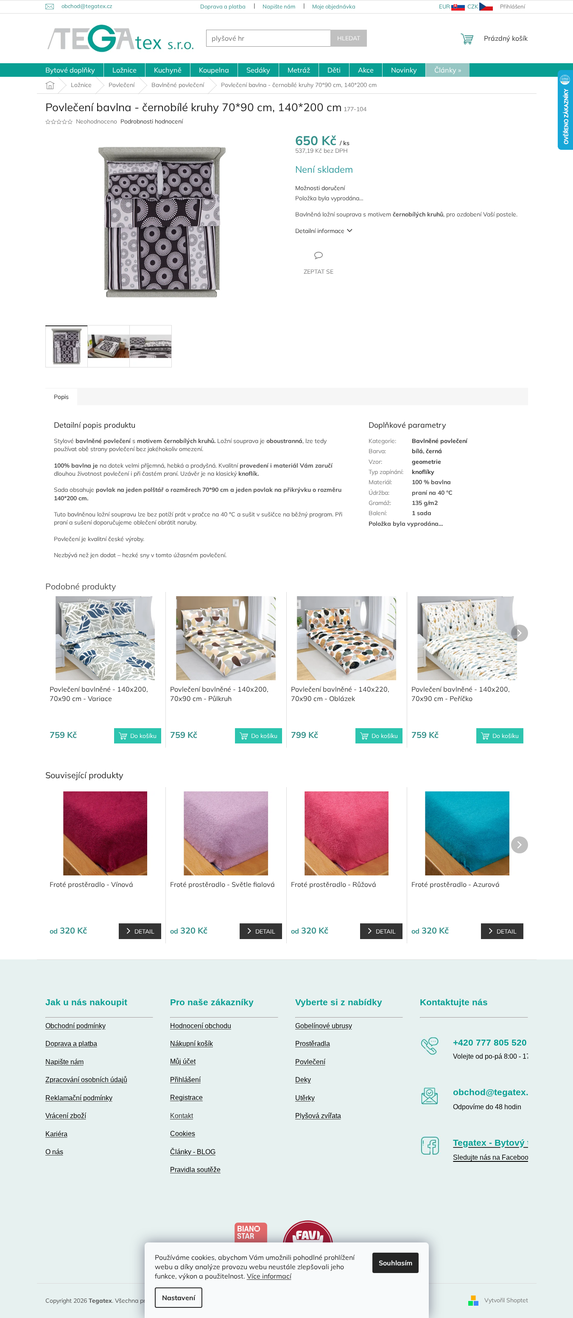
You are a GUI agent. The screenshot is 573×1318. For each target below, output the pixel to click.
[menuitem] (70, 70)
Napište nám (279, 6)
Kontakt (181, 1115)
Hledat (348, 38)
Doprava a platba (223, 6)
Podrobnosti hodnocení (151, 121)
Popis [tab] (61, 397)
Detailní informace (319, 231)
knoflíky (423, 472)
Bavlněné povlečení (439, 441)
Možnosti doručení (320, 188)
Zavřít (341, 255)
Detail (144, 931)
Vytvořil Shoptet (506, 1300)
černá (434, 451)
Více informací (269, 1276)
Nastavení (178, 1297)
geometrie (426, 462)
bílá (417, 451)
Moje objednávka (333, 6)
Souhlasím (395, 1263)
